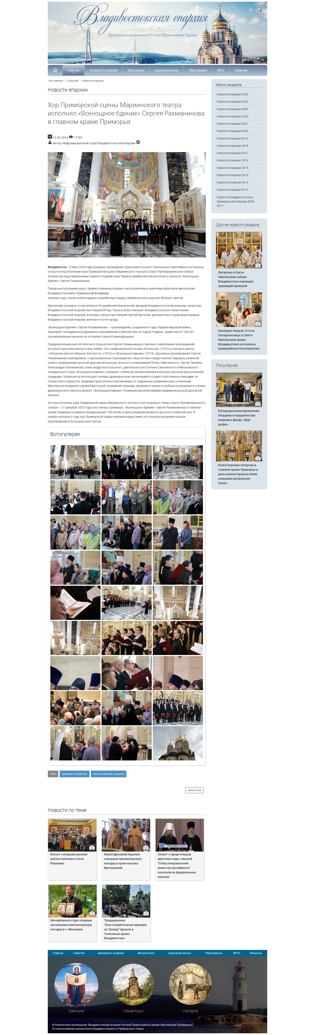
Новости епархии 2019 (232, 138)
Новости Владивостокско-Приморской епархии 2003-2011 (236, 201)
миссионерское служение (108, 773)
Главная (58, 953)
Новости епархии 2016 (232, 160)
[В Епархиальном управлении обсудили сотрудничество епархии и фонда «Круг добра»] (239, 406)
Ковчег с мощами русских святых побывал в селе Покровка (68, 859)
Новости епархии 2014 (232, 175)
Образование (198, 70)
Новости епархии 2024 (232, 102)
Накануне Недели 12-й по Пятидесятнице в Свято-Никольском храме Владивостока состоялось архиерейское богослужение (239, 340)
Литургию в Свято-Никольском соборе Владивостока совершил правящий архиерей (236, 279)
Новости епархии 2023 (232, 109)
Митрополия (136, 70)
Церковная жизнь (166, 70)
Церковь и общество (74, 773)
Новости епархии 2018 (232, 146)
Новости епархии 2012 (232, 190)
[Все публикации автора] (138, 143)
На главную (56, 80)
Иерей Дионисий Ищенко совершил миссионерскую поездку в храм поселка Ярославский (123, 861)
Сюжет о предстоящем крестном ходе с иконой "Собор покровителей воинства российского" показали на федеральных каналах (177, 866)
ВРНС (221, 70)
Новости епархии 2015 (232, 168)
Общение (241, 70)
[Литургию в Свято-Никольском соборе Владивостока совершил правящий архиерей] (239, 267)
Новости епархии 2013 (232, 182)
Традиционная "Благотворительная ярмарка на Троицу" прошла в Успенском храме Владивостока (125, 929)
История (190, 1011)
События (73, 70)
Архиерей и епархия (103, 70)
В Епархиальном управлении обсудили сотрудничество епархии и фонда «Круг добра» (238, 417)
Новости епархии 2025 (232, 94)
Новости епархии (93, 80)
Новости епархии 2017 (232, 153)
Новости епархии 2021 (232, 124)
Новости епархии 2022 (232, 116)
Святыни (76, 1011)
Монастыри (133, 1011)
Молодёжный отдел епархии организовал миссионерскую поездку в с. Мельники (71, 925)
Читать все (194, 790)
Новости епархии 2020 (232, 131)
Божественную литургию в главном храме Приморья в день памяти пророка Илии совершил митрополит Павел (238, 474)
